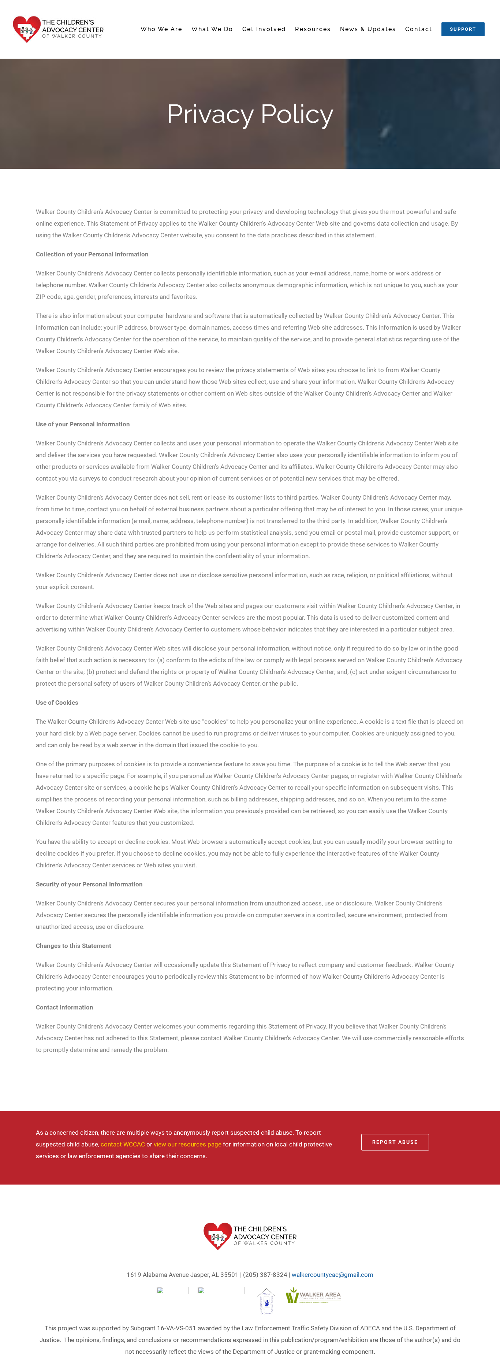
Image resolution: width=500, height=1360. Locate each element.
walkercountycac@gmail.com (332, 1274)
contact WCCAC (123, 1144)
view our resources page (187, 1144)
